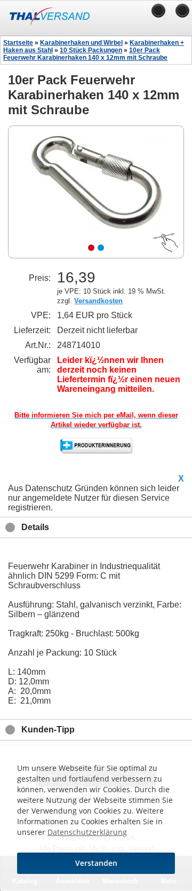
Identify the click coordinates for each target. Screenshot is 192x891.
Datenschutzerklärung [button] (87, 832)
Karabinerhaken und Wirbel (81, 42)
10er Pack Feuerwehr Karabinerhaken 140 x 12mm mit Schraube (85, 53)
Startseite (18, 42)
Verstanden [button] (96, 863)
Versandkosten (98, 301)
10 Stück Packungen (91, 50)
